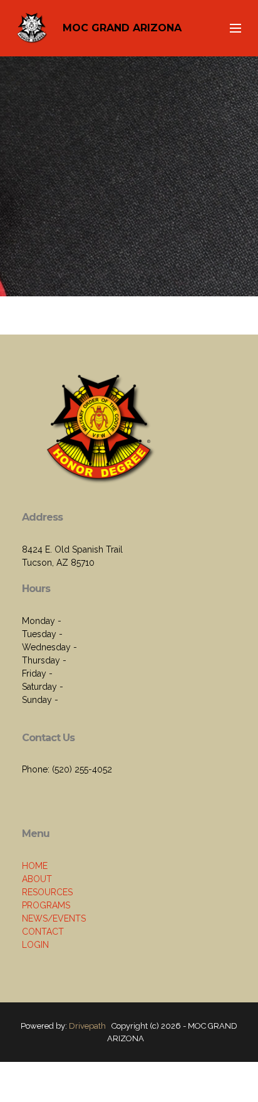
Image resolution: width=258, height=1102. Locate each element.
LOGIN (35, 945)
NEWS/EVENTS (54, 918)
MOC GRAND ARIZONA (122, 28)
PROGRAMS (46, 905)
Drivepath (87, 1026)
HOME (35, 866)
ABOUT (37, 879)
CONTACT (43, 932)
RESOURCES (47, 892)
